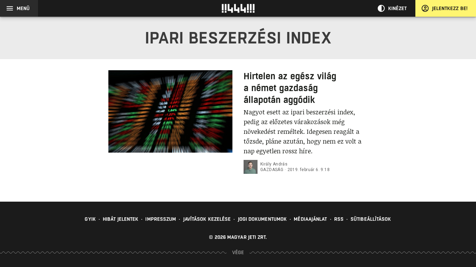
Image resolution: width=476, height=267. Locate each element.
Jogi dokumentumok (262, 219)
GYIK (90, 219)
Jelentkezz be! (450, 8)
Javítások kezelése (207, 219)
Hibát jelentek (120, 219)
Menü (23, 8)
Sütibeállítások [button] (371, 219)
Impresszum (160, 219)
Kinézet (397, 8)
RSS (339, 219)
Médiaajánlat (310, 219)
